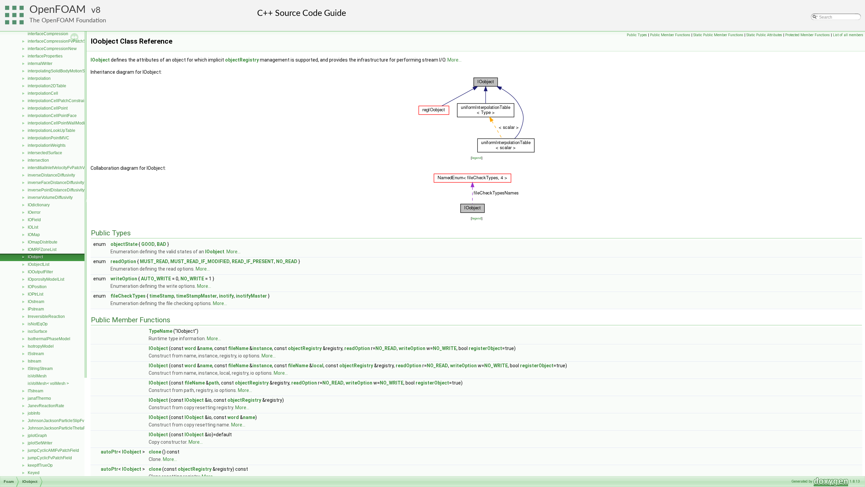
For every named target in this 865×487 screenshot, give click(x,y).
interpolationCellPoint (48, 108)
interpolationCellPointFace (52, 115)
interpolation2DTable (47, 86)
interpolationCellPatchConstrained (59, 100)
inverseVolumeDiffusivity (50, 197)
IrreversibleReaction (46, 316)
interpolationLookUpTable (51, 130)
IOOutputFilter (40, 272)
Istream (34, 361)
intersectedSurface (45, 152)
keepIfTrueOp (40, 465)
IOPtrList (35, 294)
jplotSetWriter (40, 443)
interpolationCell (43, 93)
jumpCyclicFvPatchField (50, 458)
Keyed (34, 472)
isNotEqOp (38, 324)
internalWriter (40, 63)
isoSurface (37, 331)
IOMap (34, 234)
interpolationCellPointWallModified (60, 123)
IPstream (36, 309)
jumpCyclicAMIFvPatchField (53, 450)
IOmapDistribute (42, 242)
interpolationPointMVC (48, 138)
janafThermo (39, 398)
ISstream (36, 353)
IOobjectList (38, 264)
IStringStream (40, 368)
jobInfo (34, 413)
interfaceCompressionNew (52, 48)
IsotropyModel (41, 346)
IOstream (36, 301)
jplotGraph (37, 435)
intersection (38, 160)
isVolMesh (37, 376)
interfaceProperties (45, 56)
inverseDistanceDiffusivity (51, 175)
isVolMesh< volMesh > (48, 383)
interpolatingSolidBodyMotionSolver (61, 71)
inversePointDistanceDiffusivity (56, 190)
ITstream (35, 391)
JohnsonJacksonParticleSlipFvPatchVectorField (71, 420)
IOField (34, 219)
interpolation (39, 78)
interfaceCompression (48, 33)
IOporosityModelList (46, 279)
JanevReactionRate (46, 405)
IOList (33, 227)
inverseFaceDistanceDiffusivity (56, 182)
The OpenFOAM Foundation (67, 20)
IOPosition (37, 286)
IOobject (35, 257)
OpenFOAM (57, 9)
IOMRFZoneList (42, 249)
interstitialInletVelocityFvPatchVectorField (65, 167)
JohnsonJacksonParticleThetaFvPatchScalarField (73, 428)
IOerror (34, 212)
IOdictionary (39, 205)
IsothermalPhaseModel (49, 339)
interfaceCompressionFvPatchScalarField (66, 41)
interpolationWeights (47, 145)
